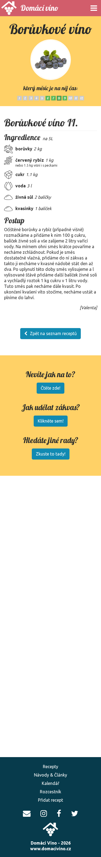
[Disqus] (50, 671)
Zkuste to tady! (50, 453)
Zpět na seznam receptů (53, 333)
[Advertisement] (50, 537)
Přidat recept (50, 800)
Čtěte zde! (50, 388)
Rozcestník (50, 791)
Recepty (50, 766)
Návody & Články (50, 774)
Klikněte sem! (51, 421)
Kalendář (50, 783)
